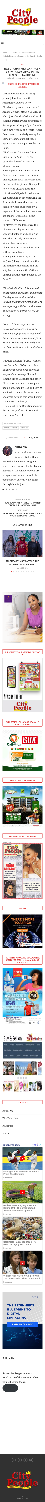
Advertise (7, 1125)
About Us (7, 1110)
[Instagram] (26, 1460)
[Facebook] (14, 1460)
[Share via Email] (37, 438)
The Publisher (10, 1118)
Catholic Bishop (10, 428)
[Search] (42, 43)
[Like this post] (26, 438)
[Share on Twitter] (32, 438)
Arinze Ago (20, 78)
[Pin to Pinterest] (34, 438)
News (15, 52)
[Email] (31, 1460)
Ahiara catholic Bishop (13, 423)
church (24, 428)
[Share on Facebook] (29, 438)
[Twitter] (20, 1460)
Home (4, 52)
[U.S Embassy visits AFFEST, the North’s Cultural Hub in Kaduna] (22, 543)
